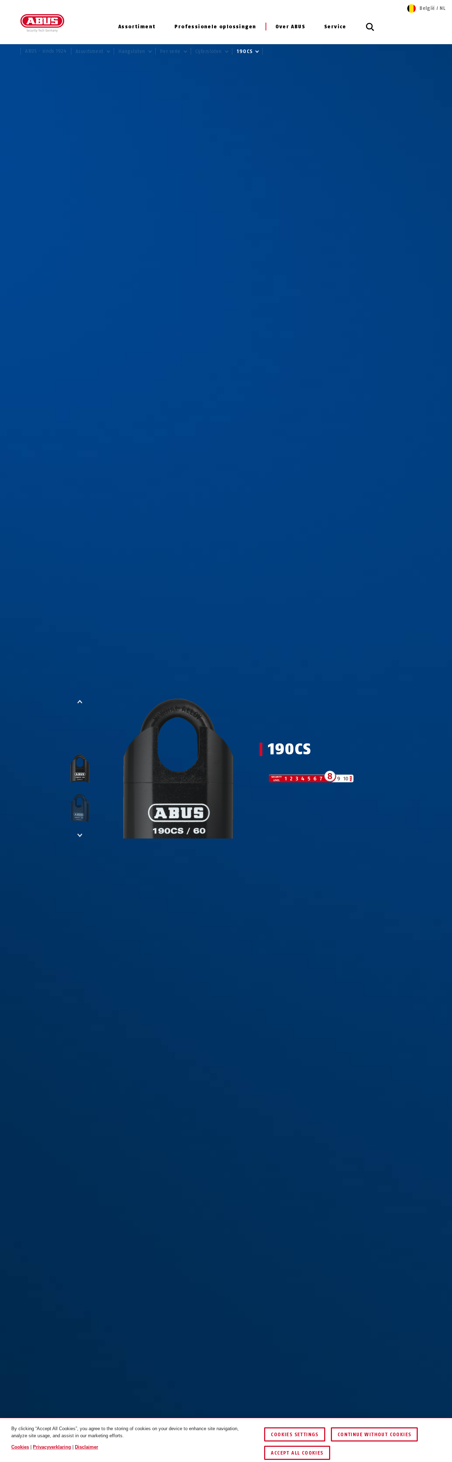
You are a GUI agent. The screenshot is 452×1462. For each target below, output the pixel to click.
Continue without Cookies (374, 1435)
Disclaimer (86, 1447)
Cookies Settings (294, 1435)
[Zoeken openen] (370, 30)
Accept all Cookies (297, 1453)
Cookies (20, 1447)
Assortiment (136, 27)
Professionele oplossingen (215, 27)
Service (335, 27)
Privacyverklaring (52, 1447)
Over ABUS (290, 27)
